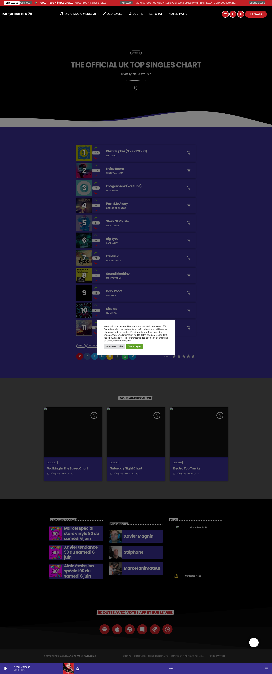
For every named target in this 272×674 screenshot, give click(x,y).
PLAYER (256, 14)
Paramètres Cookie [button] (114, 346)
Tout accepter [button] (134, 346)
